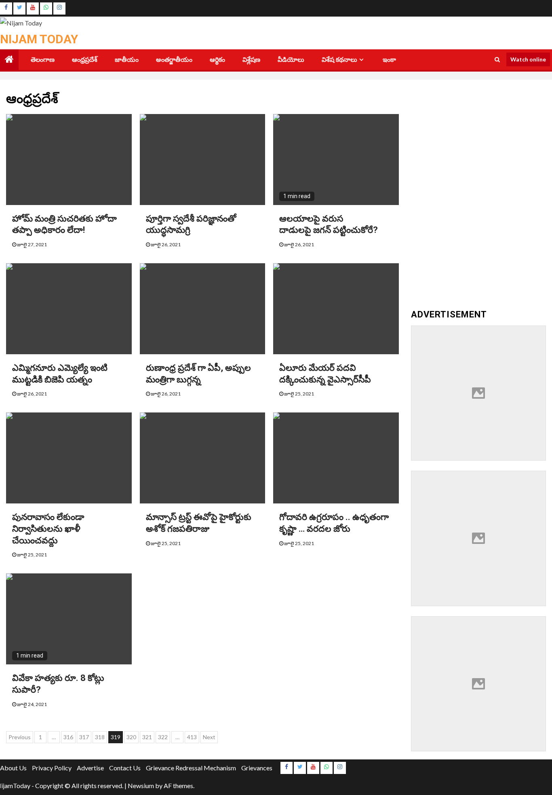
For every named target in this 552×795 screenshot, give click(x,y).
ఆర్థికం (217, 59)
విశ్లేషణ (251, 59)
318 (100, 737)
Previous (19, 737)
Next (209, 737)
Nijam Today (39, 39)
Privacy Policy (52, 768)
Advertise (90, 768)
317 (84, 737)
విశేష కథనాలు (339, 59)
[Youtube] (33, 8)
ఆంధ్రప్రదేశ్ (84, 59)
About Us (13, 768)
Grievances (256, 768)
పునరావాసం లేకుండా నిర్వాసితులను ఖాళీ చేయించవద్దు (48, 528)
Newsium (141, 785)
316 (68, 737)
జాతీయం (127, 59)
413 (192, 737)
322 (163, 737)
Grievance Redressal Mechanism (191, 768)
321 (147, 737)
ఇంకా (389, 59)
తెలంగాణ (43, 59)
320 (131, 737)
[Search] (497, 59)
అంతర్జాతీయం (174, 59)
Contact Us (125, 768)
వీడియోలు (291, 59)
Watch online (528, 59)
